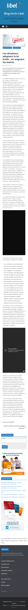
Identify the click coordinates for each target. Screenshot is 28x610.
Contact (3, 582)
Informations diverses (6, 570)
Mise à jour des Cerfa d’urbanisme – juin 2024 (12, 494)
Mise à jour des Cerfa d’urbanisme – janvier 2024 (13, 497)
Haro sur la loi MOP (8, 422)
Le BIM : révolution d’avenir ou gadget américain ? (14, 427)
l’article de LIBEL (8, 207)
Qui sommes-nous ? (6, 579)
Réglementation (16, 47)
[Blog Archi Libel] (3, 26)
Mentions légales (5, 585)
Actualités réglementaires (7, 561)
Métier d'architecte (7, 47)
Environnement (5, 567)
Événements (4, 573)
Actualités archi (5, 564)
